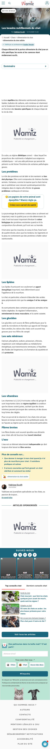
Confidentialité (25, 719)
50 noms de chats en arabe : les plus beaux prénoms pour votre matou (33, 611)
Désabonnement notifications (25, 734)
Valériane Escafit (19, 32)
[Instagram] (25, 555)
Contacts (25, 714)
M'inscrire (25, 674)
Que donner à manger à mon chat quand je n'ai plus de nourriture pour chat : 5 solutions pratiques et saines (24, 461)
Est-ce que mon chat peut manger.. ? (33, 618)
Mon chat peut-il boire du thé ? (33, 621)
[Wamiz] (29, 3)
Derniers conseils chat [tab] (36, 586)
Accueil (6, 37)
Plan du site (25, 744)
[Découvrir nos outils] (45, 744)
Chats (13, 37)
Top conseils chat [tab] (13, 586)
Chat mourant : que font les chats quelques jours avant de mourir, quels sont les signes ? (34, 598)
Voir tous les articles (25, 634)
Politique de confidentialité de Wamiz (14, 683)
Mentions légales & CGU (25, 724)
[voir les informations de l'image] (47, 10)
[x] (20, 555)
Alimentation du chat (25, 37)
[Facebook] (15, 555)
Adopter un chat (26, 605)
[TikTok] (30, 555)
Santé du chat (25, 593)
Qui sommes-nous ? (25, 705)
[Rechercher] (10, 3)
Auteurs (25, 710)
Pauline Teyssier (28, 44)
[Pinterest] (35, 555)
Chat (25, 665)
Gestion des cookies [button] (25, 729)
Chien (13, 665)
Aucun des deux (36, 665)
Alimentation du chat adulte (14, 40)
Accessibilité (25, 739)
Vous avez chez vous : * (25, 660)
